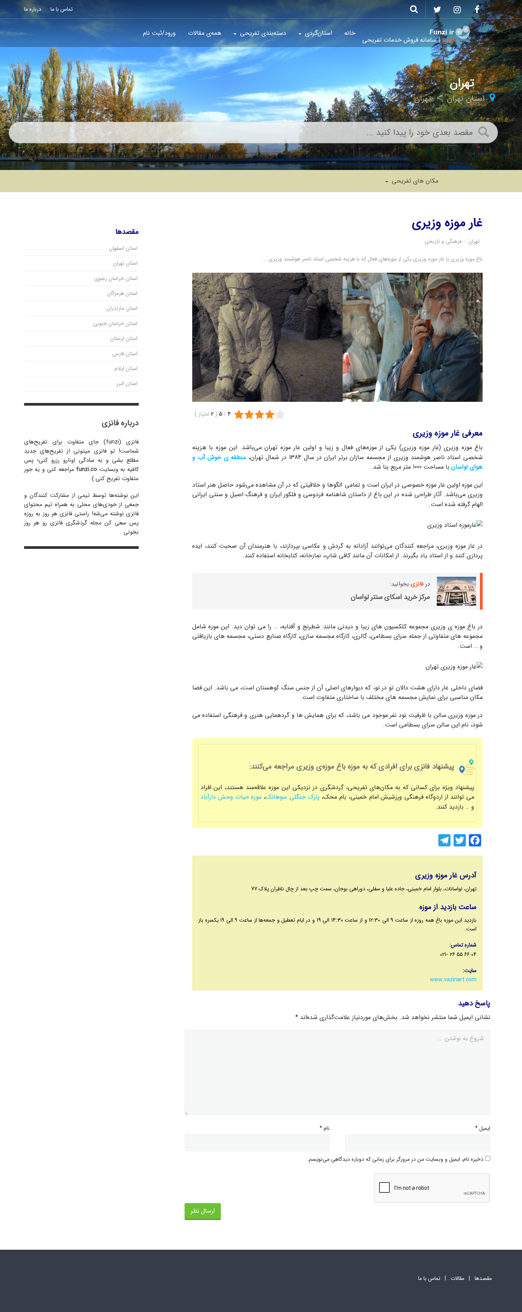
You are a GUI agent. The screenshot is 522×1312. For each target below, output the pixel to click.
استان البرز (127, 383)
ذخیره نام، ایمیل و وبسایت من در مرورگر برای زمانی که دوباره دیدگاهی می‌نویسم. (395, 1159)
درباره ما (32, 9)
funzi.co (86, 469)
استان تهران (466, 99)
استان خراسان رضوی (116, 278)
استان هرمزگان (122, 293)
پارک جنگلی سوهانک (292, 797)
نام (324, 1128)
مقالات (457, 1278)
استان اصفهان (123, 248)
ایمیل (482, 1128)
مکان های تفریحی (414, 181)
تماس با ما (61, 9)
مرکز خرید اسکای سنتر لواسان (390, 597)
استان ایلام (126, 368)
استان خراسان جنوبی (115, 323)
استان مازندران (122, 308)
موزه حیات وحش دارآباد (231, 797)
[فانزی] (450, 32)
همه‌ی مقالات (204, 33)
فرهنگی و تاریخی (443, 241)
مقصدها (483, 1278)
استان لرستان (124, 338)
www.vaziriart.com (453, 980)
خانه (349, 33)
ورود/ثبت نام (159, 33)
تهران (422, 99)
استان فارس (125, 353)
